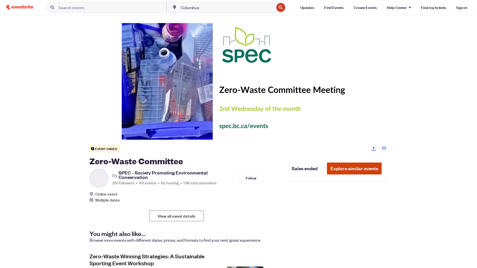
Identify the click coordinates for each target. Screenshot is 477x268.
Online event (106, 194)
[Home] (19, 7)
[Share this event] (374, 149)
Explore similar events (354, 168)
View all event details (177, 216)
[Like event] (384, 148)
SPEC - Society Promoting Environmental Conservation (163, 174)
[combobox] (227, 7)
